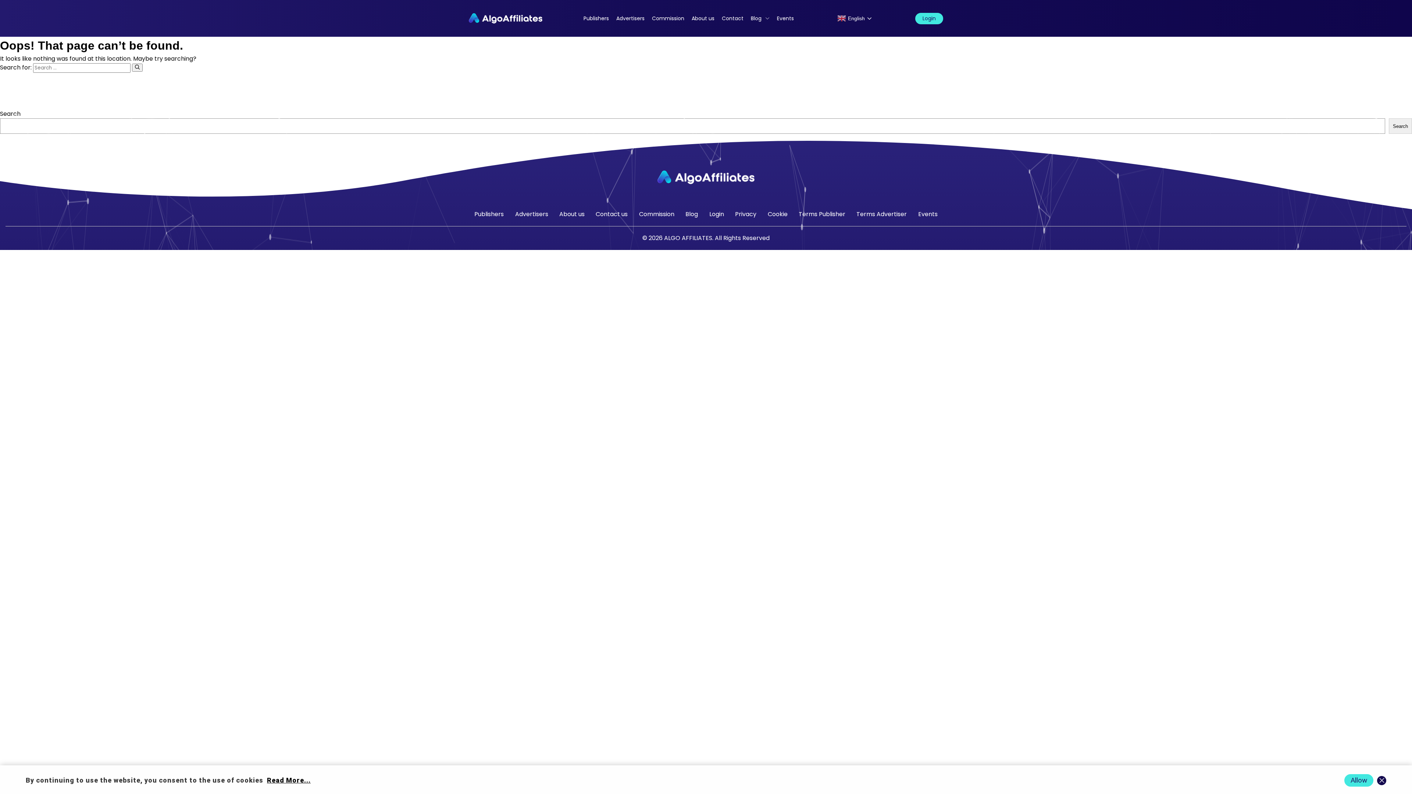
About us (703, 18)
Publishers (596, 18)
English (856, 18)
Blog (756, 18)
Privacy (745, 214)
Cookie (778, 214)
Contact (733, 18)
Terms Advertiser (881, 214)
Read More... (289, 780)
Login (929, 18)
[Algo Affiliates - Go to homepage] (505, 18)
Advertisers (630, 18)
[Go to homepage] (706, 177)
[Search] (137, 68)
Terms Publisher (822, 214)
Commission (668, 18)
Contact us (612, 214)
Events (785, 18)
